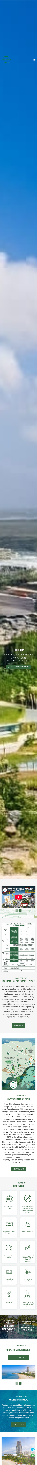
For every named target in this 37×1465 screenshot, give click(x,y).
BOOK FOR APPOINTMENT (19, 667)
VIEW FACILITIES (18, 1424)
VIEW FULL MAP (18, 1169)
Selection (17, 1357)
